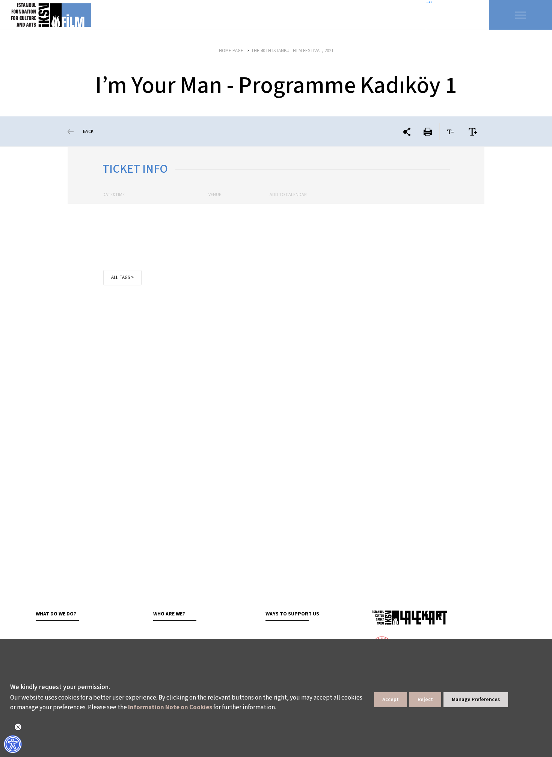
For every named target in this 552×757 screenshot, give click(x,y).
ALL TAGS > (122, 277)
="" (429, 4)
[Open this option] (409, 617)
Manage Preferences (476, 699)
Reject (425, 699)
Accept (390, 699)
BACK (88, 131)
